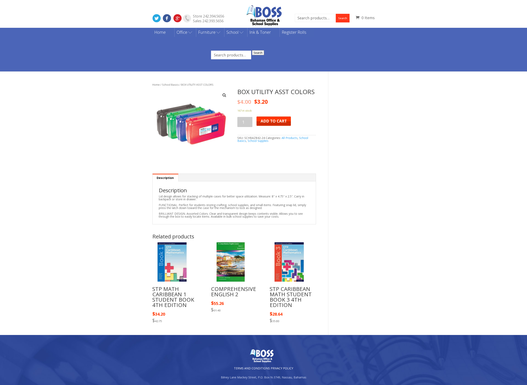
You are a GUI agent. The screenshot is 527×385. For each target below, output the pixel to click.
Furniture (207, 32)
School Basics (170, 84)
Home (160, 32)
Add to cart (274, 121)
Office (182, 32)
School (232, 32)
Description (165, 178)
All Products (289, 138)
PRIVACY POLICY (282, 368)
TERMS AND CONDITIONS (252, 368)
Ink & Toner (260, 32)
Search (342, 18)
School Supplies (258, 141)
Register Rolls (294, 32)
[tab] (165, 177)
